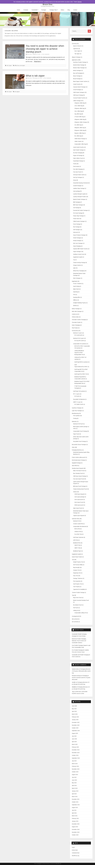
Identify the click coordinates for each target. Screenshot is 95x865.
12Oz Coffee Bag (78, 105)
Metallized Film (76, 542)
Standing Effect (76, 297)
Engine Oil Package (77, 155)
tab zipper (22, 65)
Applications (75, 59)
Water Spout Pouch (77, 508)
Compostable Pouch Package (80, 431)
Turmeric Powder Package (78, 592)
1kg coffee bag (77, 114)
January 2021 (75, 821)
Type (73, 595)
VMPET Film (77, 548)
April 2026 (74, 711)
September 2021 (76, 804)
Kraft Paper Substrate (78, 537)
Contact (75, 10)
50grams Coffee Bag (79, 133)
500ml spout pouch (78, 505)
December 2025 (75, 722)
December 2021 (75, 799)
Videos (62, 10)
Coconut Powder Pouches (79, 97)
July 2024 (74, 760)
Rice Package (76, 226)
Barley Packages (77, 70)
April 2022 (74, 793)
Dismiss (80, 1)
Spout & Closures (77, 45)
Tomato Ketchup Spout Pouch (80, 489)
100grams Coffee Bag (79, 103)
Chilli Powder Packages (78, 92)
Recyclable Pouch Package (79, 441)
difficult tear (17, 65)
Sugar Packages (77, 251)
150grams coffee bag (79, 108)
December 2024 (75, 749)
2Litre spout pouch (78, 499)
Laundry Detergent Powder (79, 196)
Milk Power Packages (78, 204)
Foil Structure (75, 330)
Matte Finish (76, 289)
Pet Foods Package (77, 213)
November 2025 (75, 725)
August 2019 (75, 826)
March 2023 (74, 788)
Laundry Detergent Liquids (79, 194)
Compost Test (76, 570)
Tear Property (76, 586)
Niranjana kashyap (76, 675)
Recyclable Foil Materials (79, 399)
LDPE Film (75, 540)
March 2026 (74, 714)
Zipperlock (75, 48)
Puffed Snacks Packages (79, 221)
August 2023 (75, 774)
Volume (75, 491)
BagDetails (74, 281)
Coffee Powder (77, 141)
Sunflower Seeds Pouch (78, 254)
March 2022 (74, 796)
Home (18, 10)
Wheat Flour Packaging (78, 270)
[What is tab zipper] (14, 81)
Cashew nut (75, 314)
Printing (75, 418)
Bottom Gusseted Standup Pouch (81, 600)
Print (74, 294)
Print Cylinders (76, 415)
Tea (74, 259)
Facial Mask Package (78, 161)
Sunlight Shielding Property (79, 302)
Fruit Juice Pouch (77, 172)
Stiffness (75, 300)
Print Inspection (77, 581)
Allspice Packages (76, 57)
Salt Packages (76, 229)
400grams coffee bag (79, 127)
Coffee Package (77, 100)
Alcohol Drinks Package (78, 65)
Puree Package (76, 224)
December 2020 (75, 824)
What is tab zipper (35, 75)
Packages (43, 10)
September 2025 (76, 730)
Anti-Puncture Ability (78, 564)
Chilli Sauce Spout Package (79, 476)
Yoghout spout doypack (78, 515)
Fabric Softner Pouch (78, 158)
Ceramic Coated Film (78, 523)
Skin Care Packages (78, 243)
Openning (75, 291)
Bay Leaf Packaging (77, 73)
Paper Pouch (76, 434)
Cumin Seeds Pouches (78, 147)
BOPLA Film (77, 528)
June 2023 (74, 780)
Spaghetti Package (76, 462)
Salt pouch (75, 232)
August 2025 (75, 733)
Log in (73, 847)
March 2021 (74, 815)
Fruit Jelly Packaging (78, 169)
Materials (74, 421)
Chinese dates (75, 317)
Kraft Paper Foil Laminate (79, 391)
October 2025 (75, 728)
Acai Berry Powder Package (79, 62)
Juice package (76, 191)
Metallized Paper (77, 551)
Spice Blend (74, 465)
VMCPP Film (77, 545)
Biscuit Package (77, 78)
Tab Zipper (9, 65)
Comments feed (75, 852)
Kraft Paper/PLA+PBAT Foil (80, 374)
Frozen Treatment (77, 283)
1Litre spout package (79, 496)
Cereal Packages (77, 89)
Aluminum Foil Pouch (78, 423)
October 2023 (75, 771)
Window (75, 305)
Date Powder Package (78, 150)
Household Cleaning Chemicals (80, 182)
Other (73, 447)
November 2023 (75, 769)
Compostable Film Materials (79, 526)
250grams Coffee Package (80, 122)
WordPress (58, 863)
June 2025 (74, 738)
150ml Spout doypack (79, 494)
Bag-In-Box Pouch (77, 597)
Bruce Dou (47, 4)
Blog (69, 10)
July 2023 (74, 777)
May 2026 (74, 708)
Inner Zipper (77, 51)
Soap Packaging (77, 246)
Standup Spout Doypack (77, 468)
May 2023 (74, 782)
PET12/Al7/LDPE (78, 335)
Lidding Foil (75, 610)
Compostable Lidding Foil (80, 612)
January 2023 (75, 791)
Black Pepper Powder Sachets (80, 81)
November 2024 (75, 752)
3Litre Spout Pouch (78, 502)
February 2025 (75, 747)
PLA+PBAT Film (78, 534)
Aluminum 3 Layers (77, 333)
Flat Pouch (75, 607)
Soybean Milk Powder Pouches (80, 248)
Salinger (39, 863)
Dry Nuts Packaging (78, 152)
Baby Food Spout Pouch (79, 470)
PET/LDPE (76, 396)
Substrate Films (75, 518)
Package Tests (53, 10)
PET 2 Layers (76, 394)
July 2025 (74, 736)
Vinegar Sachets (77, 265)
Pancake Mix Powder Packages (80, 210)
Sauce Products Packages (79, 235)
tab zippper (17, 91)
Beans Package (77, 76)
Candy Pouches (77, 84)
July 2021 (74, 810)
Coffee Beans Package (79, 138)
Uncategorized (75, 616)
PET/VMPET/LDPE (78, 404)
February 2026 (75, 716)
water (74, 268)
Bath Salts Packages (77, 311)
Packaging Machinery (77, 450)
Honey (74, 180)
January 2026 (75, 719)
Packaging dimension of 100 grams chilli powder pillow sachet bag (81, 671)
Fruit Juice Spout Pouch (78, 478)
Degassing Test (77, 572)
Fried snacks (76, 166)
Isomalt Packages (77, 185)
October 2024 (75, 755)
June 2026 (74, 706)
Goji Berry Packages (77, 407)
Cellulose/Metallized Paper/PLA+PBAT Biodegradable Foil (79, 352)
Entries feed (75, 850)
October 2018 (75, 834)
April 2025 (74, 741)
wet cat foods (75, 621)
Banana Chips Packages (79, 67)
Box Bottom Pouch (77, 605)
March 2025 (74, 744)
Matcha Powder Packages (79, 199)
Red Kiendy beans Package (78, 460)
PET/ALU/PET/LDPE (79, 340)
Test (73, 559)
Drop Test (75, 575)
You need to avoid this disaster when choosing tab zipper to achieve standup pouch (45, 48)
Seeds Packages (77, 237)
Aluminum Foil (76, 521)
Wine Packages (77, 278)
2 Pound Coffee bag (79, 116)
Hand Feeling (76, 286)
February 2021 (75, 818)
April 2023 (74, 785)
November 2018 (75, 832)
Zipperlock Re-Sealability (79, 589)
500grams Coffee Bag (79, 130)
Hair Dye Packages (77, 177)
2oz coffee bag (77, 124)
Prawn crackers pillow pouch (78, 457)
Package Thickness (78, 578)
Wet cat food (75, 619)
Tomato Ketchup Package (79, 262)
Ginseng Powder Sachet (79, 174)
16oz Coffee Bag (78, 111)
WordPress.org (75, 855)
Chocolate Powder (76, 322)
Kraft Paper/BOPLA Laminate (81, 362)
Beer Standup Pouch (78, 473)
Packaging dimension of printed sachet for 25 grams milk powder (81, 677)
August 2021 (75, 807)
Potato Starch (76, 218)
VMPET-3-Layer (77, 402)
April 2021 (74, 813)
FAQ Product (75, 327)
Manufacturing (75, 413)
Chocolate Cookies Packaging (79, 319)
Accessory (74, 43)
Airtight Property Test (78, 562)
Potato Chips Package (78, 215)
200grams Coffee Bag (79, 119)
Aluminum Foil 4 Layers (78, 338)
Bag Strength (76, 567)
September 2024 (76, 758)
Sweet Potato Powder (77, 556)
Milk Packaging (76, 202)
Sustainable (34, 10)
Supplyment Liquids (76, 554)
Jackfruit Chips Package (78, 188)
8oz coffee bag (77, 135)
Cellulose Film (77, 531)
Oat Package (76, 207)
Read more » (37, 61)
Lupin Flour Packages (77, 410)
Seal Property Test (77, 584)
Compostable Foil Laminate (79, 343)
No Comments (46, 54)
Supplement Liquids (77, 257)
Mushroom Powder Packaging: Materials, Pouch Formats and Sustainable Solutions (79, 640)
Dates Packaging (76, 325)
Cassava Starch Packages (79, 87)
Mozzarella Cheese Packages (79, 444)
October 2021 (75, 802)
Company (25, 10)
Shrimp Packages (77, 240)
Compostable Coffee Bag (80, 144)
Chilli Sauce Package (78, 95)
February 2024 (75, 766)
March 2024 (74, 763)
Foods (74, 163)
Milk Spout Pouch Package (79, 486)
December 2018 (75, 829)
